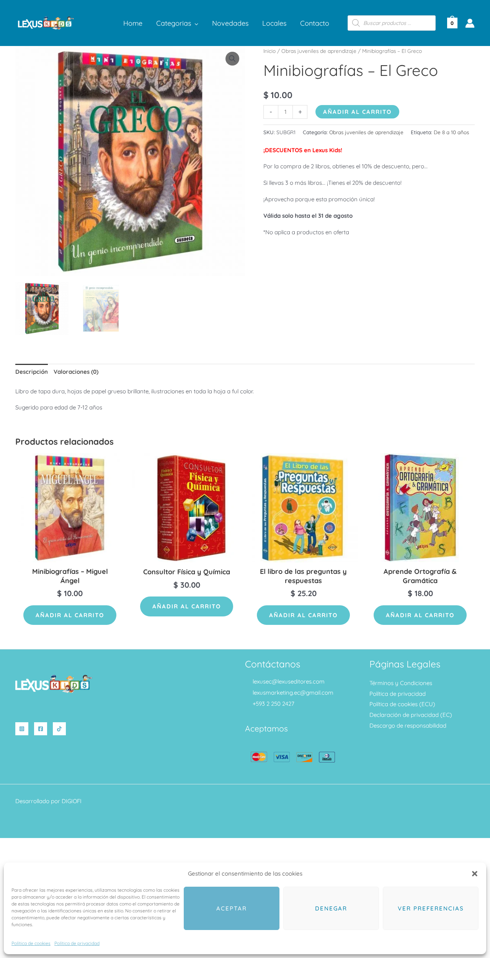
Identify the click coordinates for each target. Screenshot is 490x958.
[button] (475, 873)
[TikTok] (59, 728)
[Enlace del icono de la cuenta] (470, 23)
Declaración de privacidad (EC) (410, 714)
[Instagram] (21, 728)
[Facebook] (40, 728)
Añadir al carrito (357, 111)
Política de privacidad (77, 943)
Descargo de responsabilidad (407, 725)
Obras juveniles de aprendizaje (318, 51)
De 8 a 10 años (451, 132)
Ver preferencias (431, 908)
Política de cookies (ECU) (402, 704)
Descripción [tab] (31, 371)
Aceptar (231, 908)
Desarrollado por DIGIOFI (48, 801)
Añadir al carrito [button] (70, 615)
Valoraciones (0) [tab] (76, 371)
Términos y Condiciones (400, 683)
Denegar (331, 908)
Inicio (269, 51)
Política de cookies (31, 943)
